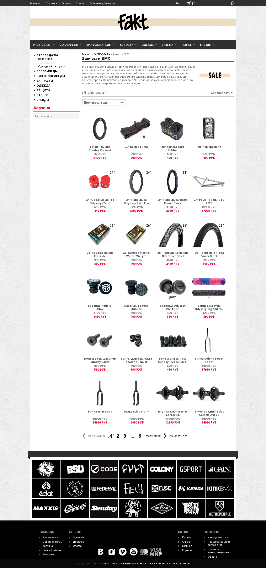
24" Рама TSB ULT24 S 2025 (209, 201)
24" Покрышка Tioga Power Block (172, 201)
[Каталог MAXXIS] (46, 516)
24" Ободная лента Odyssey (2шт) (100, 201)
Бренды (205, 45)
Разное (187, 45)
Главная (86, 54)
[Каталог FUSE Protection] (162, 497)
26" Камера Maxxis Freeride (100, 254)
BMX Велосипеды (98, 45)
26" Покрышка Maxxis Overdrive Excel (172, 254)
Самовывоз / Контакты (103, 3)
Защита (167, 45)
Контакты (48, 554)
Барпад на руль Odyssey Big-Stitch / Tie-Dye (209, 307)
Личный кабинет (52, 550)
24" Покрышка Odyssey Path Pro (136, 201)
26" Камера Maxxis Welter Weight (136, 254)
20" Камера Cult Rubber (172, 148)
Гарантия (35, 3)
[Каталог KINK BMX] (220, 497)
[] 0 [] (189, 4)
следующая (153, 436)
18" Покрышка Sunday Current (100, 148)
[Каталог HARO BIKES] (220, 477)
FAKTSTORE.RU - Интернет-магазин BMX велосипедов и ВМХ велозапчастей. (146, 563)
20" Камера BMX (136, 147)
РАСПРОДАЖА (42, 45)
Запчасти (126, 45)
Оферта (212, 556)
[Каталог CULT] (133, 477)
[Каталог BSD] (75, 477)
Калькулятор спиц (218, 537)
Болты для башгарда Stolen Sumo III (136, 360)
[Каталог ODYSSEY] (75, 516)
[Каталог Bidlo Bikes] (46, 477)
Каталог (187, 537)
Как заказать (50, 537)
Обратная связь (52, 542)
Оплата (66, 3)
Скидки (186, 542)
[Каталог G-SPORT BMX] (191, 477)
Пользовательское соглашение (219, 543)
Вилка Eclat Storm (136, 411)
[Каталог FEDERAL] (104, 497)
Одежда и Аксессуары (51, 66)
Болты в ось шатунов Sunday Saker (100, 360)
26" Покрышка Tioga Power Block (209, 254)
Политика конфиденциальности (221, 550)
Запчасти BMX (46, 62)
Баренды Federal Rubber (136, 307)
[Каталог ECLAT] (46, 497)
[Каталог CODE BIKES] (104, 477)
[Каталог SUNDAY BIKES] (104, 516)
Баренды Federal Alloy (100, 307)
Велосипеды (69, 45)
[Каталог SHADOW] (162, 516)
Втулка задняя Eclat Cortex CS (172, 413)
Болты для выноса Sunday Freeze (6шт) (172, 360)
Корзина (42, 107)
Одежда (148, 45)
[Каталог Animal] (191, 497)
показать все (178, 436)
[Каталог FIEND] (133, 497)
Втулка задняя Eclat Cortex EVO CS (209, 413)
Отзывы (80, 3)
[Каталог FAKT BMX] (75, 497)
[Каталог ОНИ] (133, 516)
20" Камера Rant (209, 147)
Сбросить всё (97, 93)
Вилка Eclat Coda (100, 411)
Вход (178, 3)
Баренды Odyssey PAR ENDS (173, 307)
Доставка (51, 3)
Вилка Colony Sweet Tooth (209, 360)
